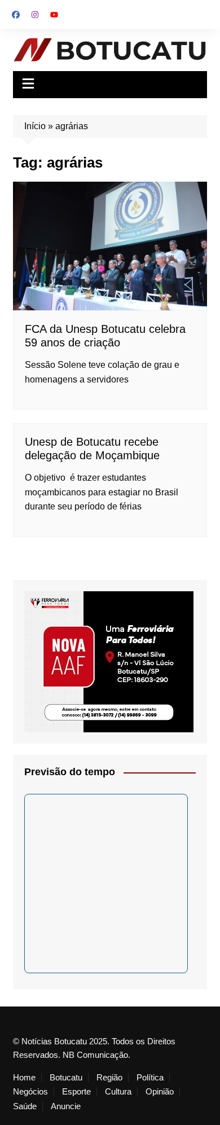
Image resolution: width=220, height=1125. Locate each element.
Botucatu (66, 1077)
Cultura (118, 1091)
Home (24, 1077)
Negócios (30, 1091)
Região (109, 1077)
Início (35, 126)
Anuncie (66, 1106)
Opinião (160, 1091)
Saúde (25, 1106)
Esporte (76, 1091)
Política (150, 1077)
